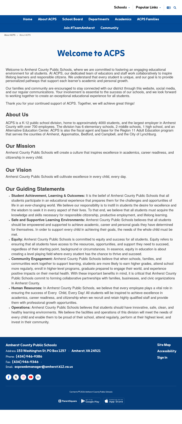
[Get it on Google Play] (90, 401)
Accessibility (166, 351)
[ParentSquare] (67, 401)
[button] (122, 8)
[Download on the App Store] (113, 401)
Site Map (164, 345)
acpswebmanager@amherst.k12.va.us (44, 367)
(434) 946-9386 (29, 357)
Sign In (162, 358)
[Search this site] (174, 7)
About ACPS (9, 34)
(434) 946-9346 (25, 362)
